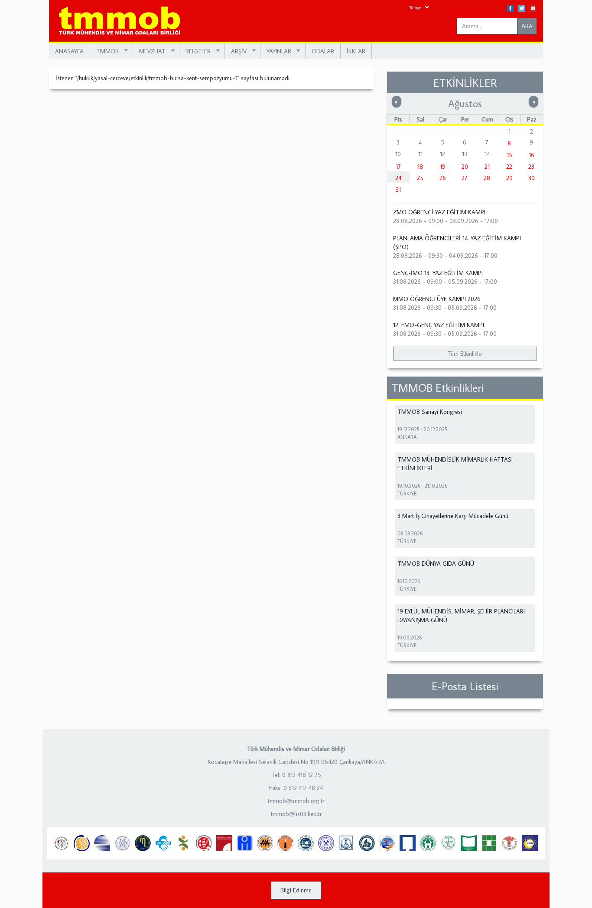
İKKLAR (356, 51)
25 (420, 178)
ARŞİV (236, 51)
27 (465, 178)
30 (531, 178)
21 (487, 166)
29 (509, 178)
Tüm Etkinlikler (465, 353)
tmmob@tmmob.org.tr (296, 801)
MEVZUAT (149, 51)
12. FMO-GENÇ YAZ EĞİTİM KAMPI (438, 325)
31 (398, 189)
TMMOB (104, 51)
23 (531, 166)
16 (531, 155)
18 (420, 166)
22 (509, 166)
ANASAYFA (69, 51)
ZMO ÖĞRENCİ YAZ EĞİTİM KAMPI (439, 212)
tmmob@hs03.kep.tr (296, 814)
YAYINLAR (275, 51)
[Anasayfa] (122, 21)
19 (443, 166)
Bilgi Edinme (296, 890)
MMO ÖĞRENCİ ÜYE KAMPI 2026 (437, 299)
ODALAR (323, 51)
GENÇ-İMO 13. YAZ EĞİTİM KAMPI (438, 273)
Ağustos (465, 103)
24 (398, 178)
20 (465, 166)
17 (398, 166)
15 (509, 155)
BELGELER (195, 51)
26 (442, 178)
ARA (527, 26)
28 (487, 178)
